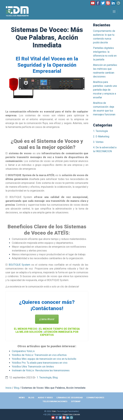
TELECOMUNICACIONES (55, 401)
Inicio (8, 387)
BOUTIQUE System (19, 264)
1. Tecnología (44, 377)
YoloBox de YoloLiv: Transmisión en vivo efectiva (39, 355)
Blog (55, 377)
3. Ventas (98, 141)
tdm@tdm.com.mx (71, 414)
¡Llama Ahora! (46, 319)
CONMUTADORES (95, 397)
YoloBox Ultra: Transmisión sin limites (33, 366)
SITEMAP (76, 401)
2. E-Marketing (101, 136)
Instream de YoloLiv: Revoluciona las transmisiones (41, 370)
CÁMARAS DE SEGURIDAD (69, 397)
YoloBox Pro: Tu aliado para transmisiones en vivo (39, 362)
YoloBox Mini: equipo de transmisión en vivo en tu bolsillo (44, 358)
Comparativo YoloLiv (23, 351)
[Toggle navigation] (114, 11)
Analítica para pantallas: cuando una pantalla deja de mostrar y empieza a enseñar (105, 89)
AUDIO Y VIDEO (45, 397)
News (22, 397)
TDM (54, 411)
